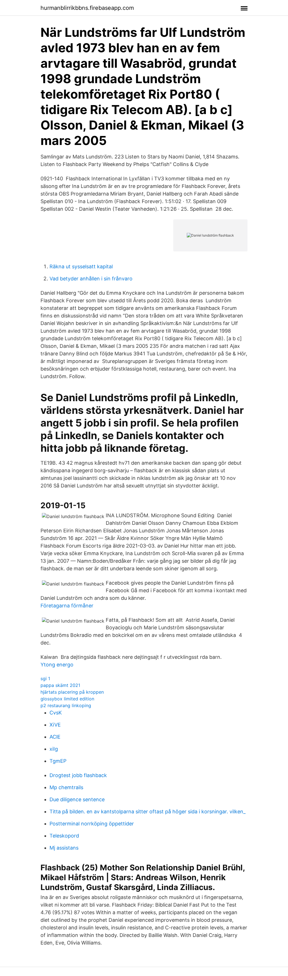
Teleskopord (64, 836)
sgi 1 (45, 678)
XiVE (55, 725)
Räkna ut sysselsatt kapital (81, 266)
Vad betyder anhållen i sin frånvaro (91, 279)
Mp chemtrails (66, 787)
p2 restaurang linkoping (65, 705)
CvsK (56, 713)
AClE (55, 737)
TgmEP (58, 761)
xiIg (54, 749)
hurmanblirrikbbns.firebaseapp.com (87, 8)
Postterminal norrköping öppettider (92, 824)
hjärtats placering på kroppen (72, 692)
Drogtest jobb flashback (78, 775)
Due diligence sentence (77, 799)
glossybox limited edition (67, 699)
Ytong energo (56, 665)
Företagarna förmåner (66, 606)
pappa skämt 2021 (60, 685)
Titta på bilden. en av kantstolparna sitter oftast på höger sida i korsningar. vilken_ (148, 811)
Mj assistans (64, 848)
